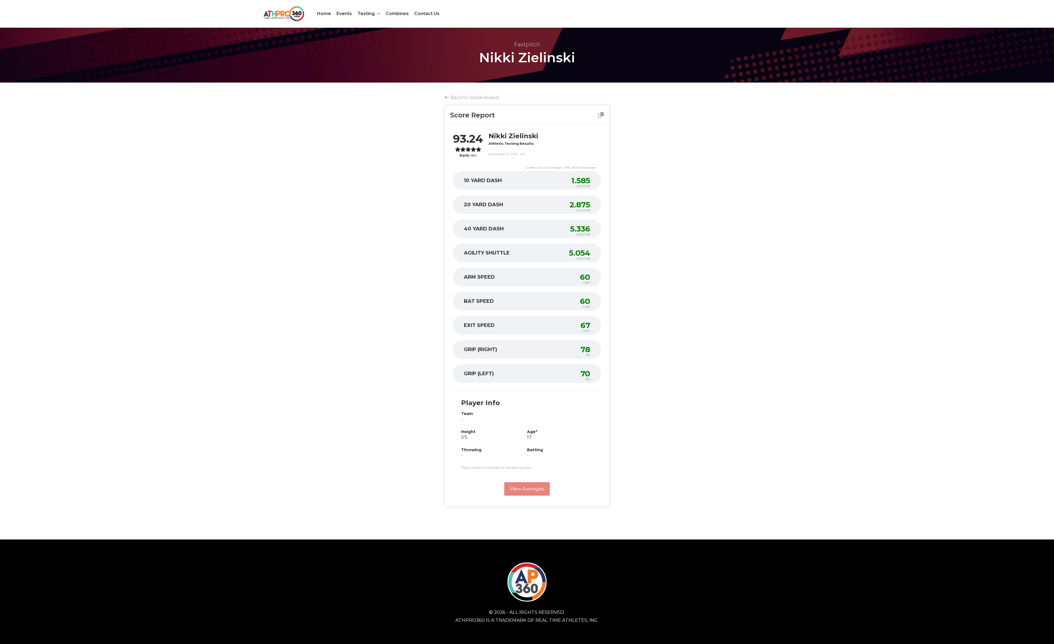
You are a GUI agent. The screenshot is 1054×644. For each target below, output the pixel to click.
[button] (377, 14)
